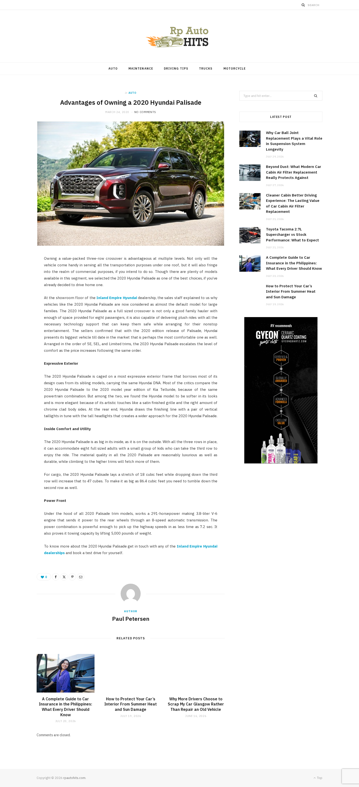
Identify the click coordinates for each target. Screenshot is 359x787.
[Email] (20, 312)
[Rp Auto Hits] (179, 36)
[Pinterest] (20, 299)
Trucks (205, 68)
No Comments (145, 112)
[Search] (303, 5)
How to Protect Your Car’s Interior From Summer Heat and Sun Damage (130, 704)
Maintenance (140, 68)
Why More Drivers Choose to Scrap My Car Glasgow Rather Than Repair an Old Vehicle (196, 704)
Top (319, 778)
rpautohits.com (74, 778)
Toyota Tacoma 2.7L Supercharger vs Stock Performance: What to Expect (292, 234)
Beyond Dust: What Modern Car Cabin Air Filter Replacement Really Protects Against (293, 172)
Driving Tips (176, 68)
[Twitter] (20, 287)
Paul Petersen (130, 618)
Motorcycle (234, 68)
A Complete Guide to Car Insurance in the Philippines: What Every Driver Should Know (65, 706)
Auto (113, 68)
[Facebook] (20, 275)
